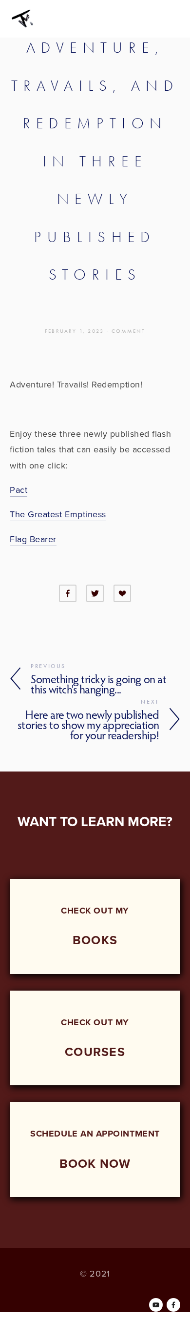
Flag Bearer (33, 539)
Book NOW (95, 1163)
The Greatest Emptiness (58, 514)
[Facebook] (173, 1305)
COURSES (95, 1051)
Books (95, 940)
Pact (18, 490)
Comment (128, 331)
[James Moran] (156, 1305)
